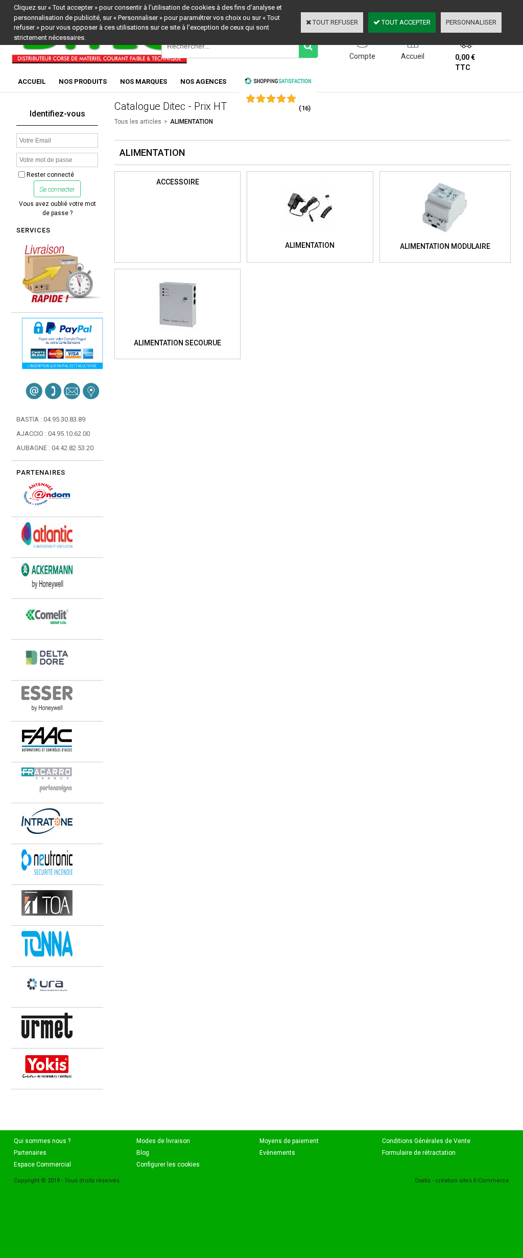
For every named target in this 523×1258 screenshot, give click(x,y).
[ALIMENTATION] (310, 235)
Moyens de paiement (289, 1141)
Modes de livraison (163, 1141)
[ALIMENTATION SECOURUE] (177, 332)
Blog (142, 1152)
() (305, 108)
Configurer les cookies (168, 1164)
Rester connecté (50, 174)
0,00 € (465, 62)
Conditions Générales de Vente (426, 1141)
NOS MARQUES (143, 81)
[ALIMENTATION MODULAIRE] (445, 236)
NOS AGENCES (203, 81)
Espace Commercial (42, 1164)
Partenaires (30, 1152)
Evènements (277, 1152)
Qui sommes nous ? (42, 1141)
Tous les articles (137, 121)
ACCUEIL (31, 81)
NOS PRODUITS (83, 81)
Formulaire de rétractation (419, 1152)
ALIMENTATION (191, 121)
